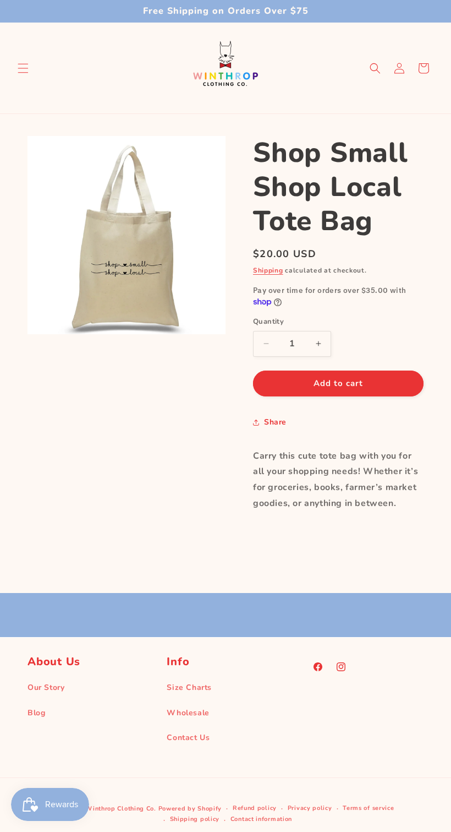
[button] (23, 68)
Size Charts (189, 687)
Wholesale (188, 713)
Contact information (261, 819)
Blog (36, 713)
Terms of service (368, 808)
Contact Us (188, 737)
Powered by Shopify (190, 808)
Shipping (268, 270)
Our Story (46, 687)
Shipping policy (195, 819)
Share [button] (275, 422)
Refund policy (255, 808)
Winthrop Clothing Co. (120, 808)
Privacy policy (310, 808)
